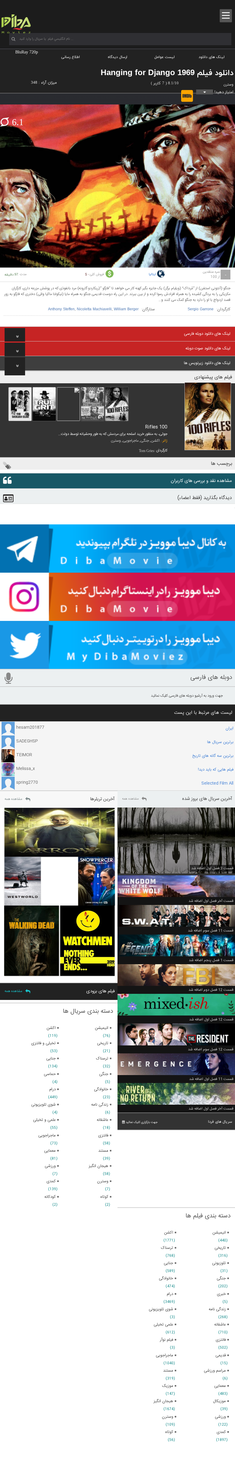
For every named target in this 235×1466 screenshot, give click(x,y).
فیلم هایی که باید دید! (215, 769)
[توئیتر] (117, 666)
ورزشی (220, 1416)
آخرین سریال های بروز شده (207, 799)
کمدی (221, 1432)
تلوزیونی (219, 1263)
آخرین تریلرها (102, 799)
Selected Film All (217, 783)
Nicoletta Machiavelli (94, 309)
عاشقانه (220, 1324)
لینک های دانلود (212, 57)
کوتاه (169, 1432)
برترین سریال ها (220, 742)
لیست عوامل (164, 57)
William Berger (126, 309)
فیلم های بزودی (100, 991)
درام (170, 1294)
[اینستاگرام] (117, 618)
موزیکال (219, 1401)
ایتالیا (152, 274)
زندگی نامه (217, 1309)
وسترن (228, 85)
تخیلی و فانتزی (43, 1043)
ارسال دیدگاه (117, 57)
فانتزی (221, 1340)
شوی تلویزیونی (161, 1309)
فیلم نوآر (166, 1340)
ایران (229, 728)
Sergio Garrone (201, 309)
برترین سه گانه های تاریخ (212, 756)
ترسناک (167, 1248)
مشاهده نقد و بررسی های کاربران (201, 481)
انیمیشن (219, 1232)
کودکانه (50, 1197)
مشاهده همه (130, 799)
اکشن (155, 441)
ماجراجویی (131, 441)
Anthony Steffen (61, 309)
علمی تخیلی (163, 1324)
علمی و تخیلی (44, 1120)
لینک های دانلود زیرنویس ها (207, 363)
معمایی (220, 1386)
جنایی (168, 1263)
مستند (168, 1370)
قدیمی (220, 1355)
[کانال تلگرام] (117, 570)
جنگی (144, 441)
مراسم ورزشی (215, 1370)
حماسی (50, 1074)
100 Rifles (156, 427)
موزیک (167, 1386)
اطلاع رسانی (70, 57)
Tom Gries (146, 451)
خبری (221, 1294)
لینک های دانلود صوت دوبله (207, 348)
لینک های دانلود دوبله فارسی (207, 333)
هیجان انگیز (163, 1401)
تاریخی (220, 1248)
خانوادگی (166, 1278)
